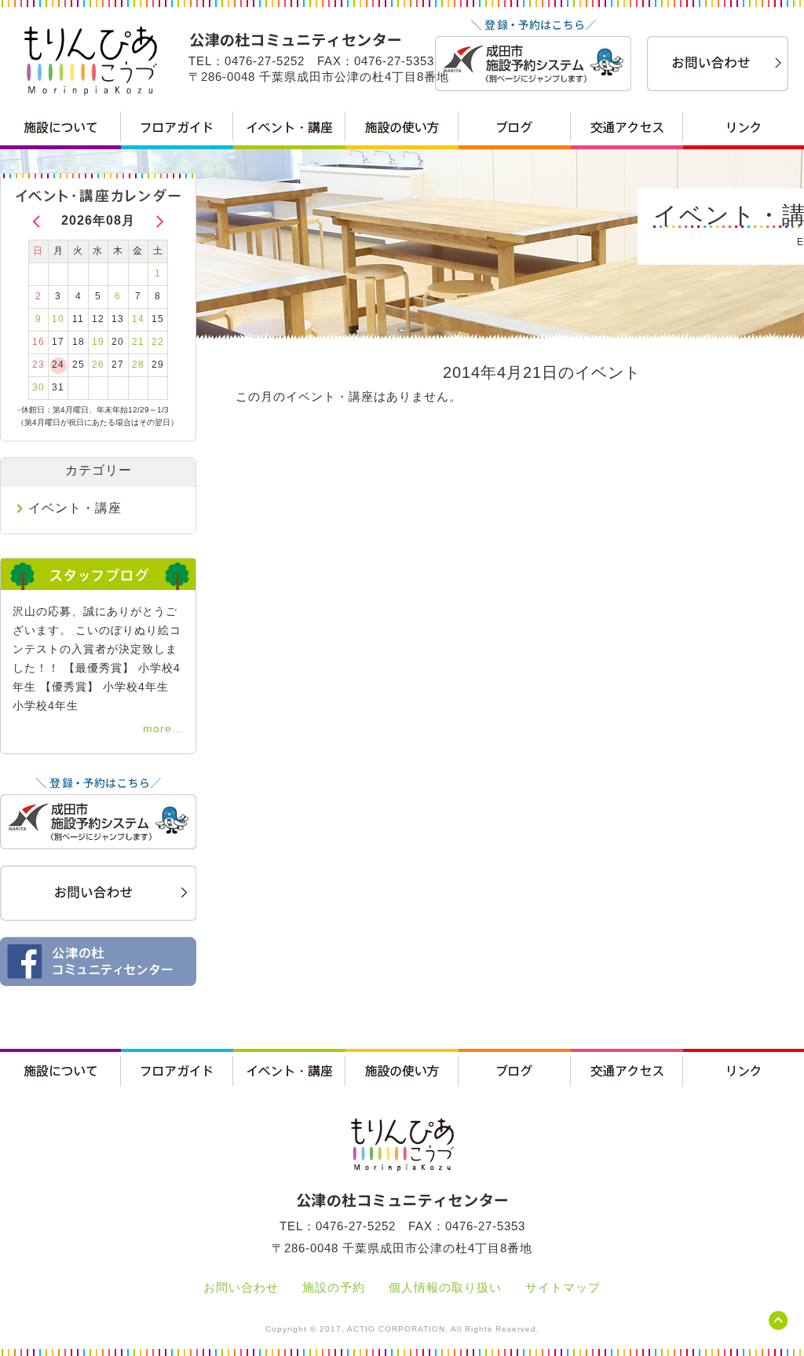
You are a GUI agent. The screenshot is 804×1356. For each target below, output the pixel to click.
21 (138, 341)
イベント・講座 (75, 508)
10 (58, 318)
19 (98, 341)
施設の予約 (333, 1287)
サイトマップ (563, 1287)
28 (138, 364)
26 (98, 364)
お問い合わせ (241, 1287)
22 (158, 341)
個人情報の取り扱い (445, 1287)
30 (38, 387)
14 (138, 318)
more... (163, 728)
